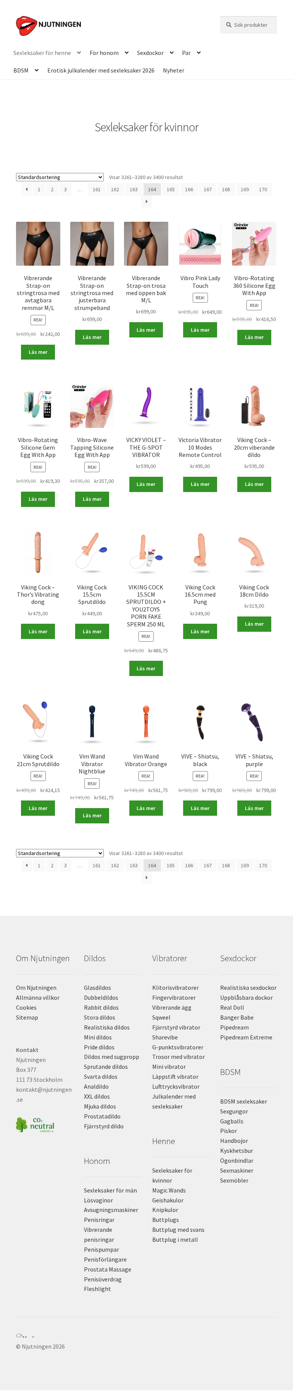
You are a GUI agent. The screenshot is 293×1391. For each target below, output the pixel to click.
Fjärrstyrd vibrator (176, 1027)
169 (245, 189)
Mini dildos (98, 1037)
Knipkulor (165, 1209)
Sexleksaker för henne (42, 52)
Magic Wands (169, 1190)
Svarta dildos (101, 1076)
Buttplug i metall (175, 1239)
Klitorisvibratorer (175, 987)
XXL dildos (97, 1096)
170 (263, 189)
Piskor (228, 1130)
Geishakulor (168, 1200)
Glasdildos (97, 987)
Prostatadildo (102, 1116)
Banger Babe (237, 1017)
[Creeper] (146, 1340)
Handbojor (234, 1140)
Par (186, 52)
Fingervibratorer (174, 997)
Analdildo (96, 1086)
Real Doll (232, 1007)
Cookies (26, 1007)
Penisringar (99, 1219)
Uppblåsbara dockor (246, 997)
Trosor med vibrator (178, 1056)
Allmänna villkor (38, 997)
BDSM (21, 70)
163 (134, 189)
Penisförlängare (105, 1259)
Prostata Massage (107, 1269)
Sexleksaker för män (110, 1190)
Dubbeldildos (101, 997)
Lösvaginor (98, 1200)
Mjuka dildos (100, 1106)
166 (189, 189)
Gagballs (231, 1121)
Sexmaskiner (236, 1170)
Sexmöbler (234, 1180)
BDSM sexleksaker (243, 1101)
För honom (104, 52)
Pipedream (234, 1027)
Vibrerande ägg (172, 1007)
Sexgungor (234, 1111)
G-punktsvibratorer (177, 1047)
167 (208, 189)
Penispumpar (101, 1249)
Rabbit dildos (101, 1007)
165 (171, 189)
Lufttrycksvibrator (176, 1086)
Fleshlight (97, 1289)
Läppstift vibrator (175, 1076)
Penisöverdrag (103, 1279)
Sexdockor (150, 52)
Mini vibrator (169, 1066)
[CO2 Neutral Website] (44, 1123)
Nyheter (173, 70)
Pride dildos (99, 1047)
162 (115, 189)
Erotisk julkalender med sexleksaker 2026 (101, 70)
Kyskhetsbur (236, 1150)
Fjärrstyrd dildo (104, 1126)
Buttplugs (165, 1219)
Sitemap (27, 1017)
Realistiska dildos (107, 1027)
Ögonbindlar (236, 1160)
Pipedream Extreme (246, 1037)
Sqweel (161, 1017)
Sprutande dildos (106, 1066)
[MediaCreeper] (146, 1336)
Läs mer (38, 352)
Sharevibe (165, 1037)
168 (226, 189)
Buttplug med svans (178, 1229)
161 (97, 189)
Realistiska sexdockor (248, 987)
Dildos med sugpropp (111, 1056)
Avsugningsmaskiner (111, 1209)
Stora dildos (99, 1017)
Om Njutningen (36, 987)
